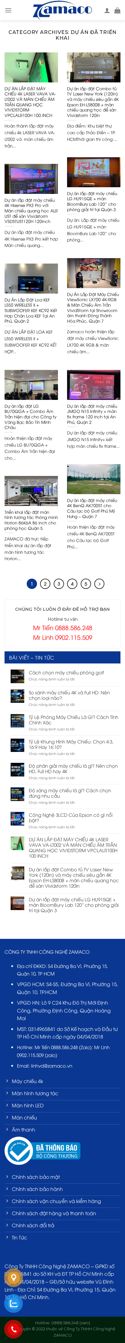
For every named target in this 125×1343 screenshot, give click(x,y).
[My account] (107, 10)
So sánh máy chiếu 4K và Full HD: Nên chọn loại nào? (69, 695)
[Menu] (8, 10)
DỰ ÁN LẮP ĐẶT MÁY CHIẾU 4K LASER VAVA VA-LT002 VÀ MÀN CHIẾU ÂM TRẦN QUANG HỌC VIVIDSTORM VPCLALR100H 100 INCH (73, 847)
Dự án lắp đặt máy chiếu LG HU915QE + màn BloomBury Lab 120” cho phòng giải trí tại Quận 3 (74, 904)
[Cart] (117, 10)
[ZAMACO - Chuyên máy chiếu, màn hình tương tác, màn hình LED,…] (62, 10)
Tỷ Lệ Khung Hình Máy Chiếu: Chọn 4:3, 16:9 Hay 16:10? (71, 744)
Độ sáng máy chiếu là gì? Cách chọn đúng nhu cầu (70, 792)
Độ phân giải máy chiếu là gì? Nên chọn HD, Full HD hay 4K (73, 768)
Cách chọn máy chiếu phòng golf (66, 672)
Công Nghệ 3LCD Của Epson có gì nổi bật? (71, 817)
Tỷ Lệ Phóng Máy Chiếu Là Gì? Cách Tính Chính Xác (73, 719)
